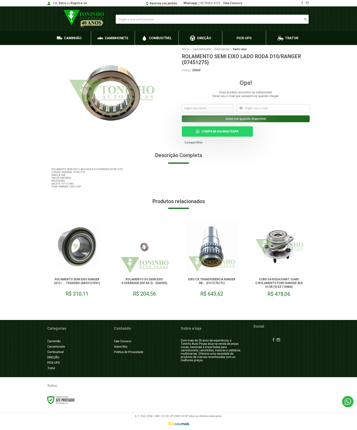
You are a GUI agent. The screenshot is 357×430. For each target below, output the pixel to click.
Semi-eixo (240, 49)
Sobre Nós (120, 346)
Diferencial (222, 49)
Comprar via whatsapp (220, 131)
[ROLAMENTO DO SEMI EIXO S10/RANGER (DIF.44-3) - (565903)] (144, 260)
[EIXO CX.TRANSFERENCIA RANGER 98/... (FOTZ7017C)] (211, 260)
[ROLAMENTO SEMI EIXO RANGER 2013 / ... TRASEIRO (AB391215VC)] (77, 260)
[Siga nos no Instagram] (307, 3)
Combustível (55, 352)
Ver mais (77, 288)
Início (185, 49)
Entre (62, 3)
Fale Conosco (232, 3)
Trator (51, 368)
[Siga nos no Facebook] (302, 3)
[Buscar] (305, 19)
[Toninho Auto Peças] (85, 18)
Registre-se (78, 3)
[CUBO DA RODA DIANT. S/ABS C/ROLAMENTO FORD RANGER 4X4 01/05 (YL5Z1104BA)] (279, 260)
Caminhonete (202, 49)
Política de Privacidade (128, 352)
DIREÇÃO (53, 357)
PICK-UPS (53, 362)
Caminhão (54, 341)
